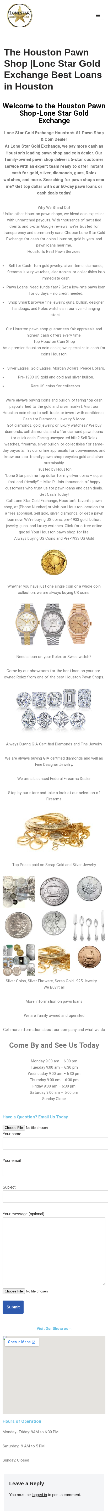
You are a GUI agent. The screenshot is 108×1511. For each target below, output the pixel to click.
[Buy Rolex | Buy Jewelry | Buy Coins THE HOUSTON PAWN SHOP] (19, 15)
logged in (39, 1494)
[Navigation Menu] (98, 15)
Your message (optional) (23, 1214)
